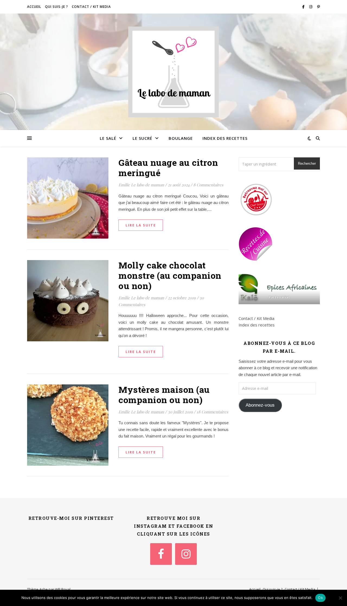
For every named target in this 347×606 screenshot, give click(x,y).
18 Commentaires (212, 411)
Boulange (181, 138)
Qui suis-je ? (56, 6)
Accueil (34, 6)
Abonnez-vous (260, 405)
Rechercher (307, 163)
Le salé (108, 138)
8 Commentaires (208, 184)
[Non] (340, 598)
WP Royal (62, 589)
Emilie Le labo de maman (141, 184)
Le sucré (142, 138)
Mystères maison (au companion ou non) (164, 395)
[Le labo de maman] (173, 72)
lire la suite (141, 225)
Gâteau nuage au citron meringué (168, 168)
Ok (320, 597)
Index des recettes (225, 138)
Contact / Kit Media (91, 6)
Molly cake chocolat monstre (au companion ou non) (169, 275)
